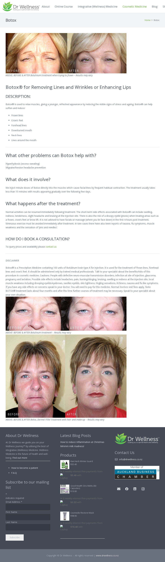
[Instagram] (143, 489)
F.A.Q (14, 472)
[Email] (119, 489)
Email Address (14, 501)
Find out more (19, 457)
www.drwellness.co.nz (107, 555)
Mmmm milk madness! (72, 446)
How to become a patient (24, 467)
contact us (51, 246)
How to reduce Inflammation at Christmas (82, 442)
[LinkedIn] (135, 489)
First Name (11, 512)
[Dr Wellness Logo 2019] (21, 6)
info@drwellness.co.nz (130, 459)
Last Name (11, 522)
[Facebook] (127, 489)
